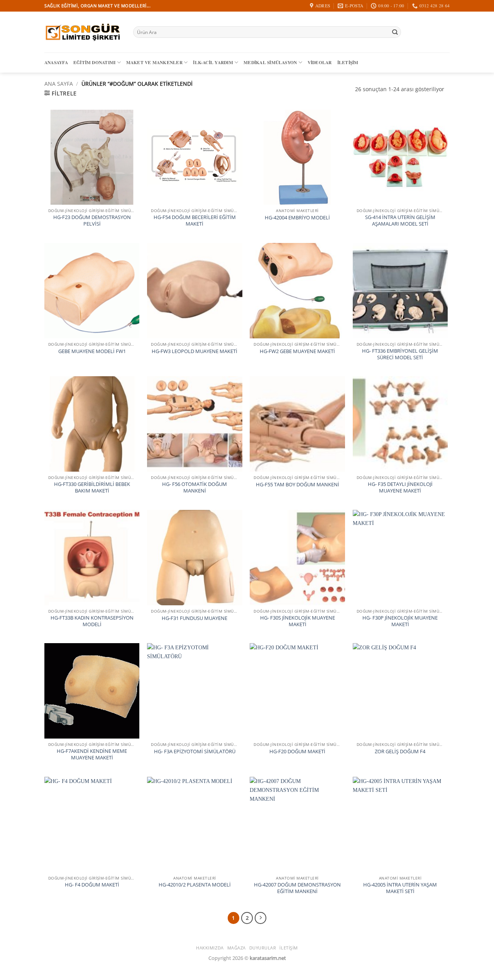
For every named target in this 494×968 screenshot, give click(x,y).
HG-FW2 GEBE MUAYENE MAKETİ (297, 351)
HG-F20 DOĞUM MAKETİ (297, 751)
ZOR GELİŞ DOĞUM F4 (400, 751)
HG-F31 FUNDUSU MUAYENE (194, 618)
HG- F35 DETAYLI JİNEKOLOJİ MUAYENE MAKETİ (400, 487)
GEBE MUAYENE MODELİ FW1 (92, 351)
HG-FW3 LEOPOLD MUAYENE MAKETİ (194, 351)
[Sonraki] (260, 918)
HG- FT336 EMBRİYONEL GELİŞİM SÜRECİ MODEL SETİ (400, 354)
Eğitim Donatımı (94, 62)
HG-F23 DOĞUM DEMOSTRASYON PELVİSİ (92, 220)
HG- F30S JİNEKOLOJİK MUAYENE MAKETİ (297, 621)
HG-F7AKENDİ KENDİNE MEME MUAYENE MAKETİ (92, 754)
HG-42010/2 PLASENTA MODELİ (195, 884)
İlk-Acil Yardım (213, 62)
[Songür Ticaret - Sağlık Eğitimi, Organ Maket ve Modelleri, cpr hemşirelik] (83, 32)
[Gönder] (395, 32)
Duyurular (262, 948)
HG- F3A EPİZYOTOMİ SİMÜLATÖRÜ (194, 751)
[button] (60, 93)
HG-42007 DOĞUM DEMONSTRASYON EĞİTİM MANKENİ (297, 888)
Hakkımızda (210, 948)
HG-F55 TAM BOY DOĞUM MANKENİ (297, 484)
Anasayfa (56, 62)
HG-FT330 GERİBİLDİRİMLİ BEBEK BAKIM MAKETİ (92, 487)
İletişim (348, 62)
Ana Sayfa (58, 83)
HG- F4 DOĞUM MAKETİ (92, 884)
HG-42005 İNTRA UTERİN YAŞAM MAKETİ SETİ (400, 888)
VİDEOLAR (320, 62)
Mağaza (236, 948)
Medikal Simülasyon (270, 62)
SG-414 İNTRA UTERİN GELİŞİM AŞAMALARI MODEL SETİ (400, 220)
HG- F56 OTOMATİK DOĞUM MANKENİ (194, 487)
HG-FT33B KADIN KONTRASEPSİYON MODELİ (92, 621)
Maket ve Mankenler (154, 62)
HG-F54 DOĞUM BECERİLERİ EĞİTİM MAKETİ (195, 220)
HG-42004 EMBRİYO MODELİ (297, 217)
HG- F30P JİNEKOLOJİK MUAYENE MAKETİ (400, 621)
